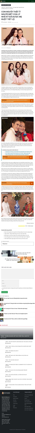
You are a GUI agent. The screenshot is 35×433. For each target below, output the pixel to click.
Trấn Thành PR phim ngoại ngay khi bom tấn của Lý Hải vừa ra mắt (16, 238)
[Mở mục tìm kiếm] (29, 1)
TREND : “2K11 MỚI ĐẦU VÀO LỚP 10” (11, 350)
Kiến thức (14, 400)
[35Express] (3, 1)
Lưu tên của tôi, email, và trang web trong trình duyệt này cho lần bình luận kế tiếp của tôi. (17, 289)
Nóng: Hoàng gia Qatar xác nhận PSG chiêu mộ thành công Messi (17, 154)
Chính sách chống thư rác (29, 409)
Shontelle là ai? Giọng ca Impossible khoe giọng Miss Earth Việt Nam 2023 (19, 151)
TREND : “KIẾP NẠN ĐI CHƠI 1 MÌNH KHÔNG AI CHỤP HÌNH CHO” (16, 355)
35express (5, 22)
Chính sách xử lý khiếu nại (29, 408)
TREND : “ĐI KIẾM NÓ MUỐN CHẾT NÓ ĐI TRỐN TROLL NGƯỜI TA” (15, 336)
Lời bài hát (14, 401)
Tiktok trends (15, 403)
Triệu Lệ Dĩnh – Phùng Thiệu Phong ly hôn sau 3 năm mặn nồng (15, 233)
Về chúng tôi (27, 396)
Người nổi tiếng (15, 398)
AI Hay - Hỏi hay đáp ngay (29, 394)
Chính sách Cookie (28, 406)
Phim (14, 406)
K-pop (14, 405)
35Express (28, 223)
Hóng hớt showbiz (6, 5)
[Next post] (33, 259)
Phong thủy (15, 407)
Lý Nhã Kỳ (8, 55)
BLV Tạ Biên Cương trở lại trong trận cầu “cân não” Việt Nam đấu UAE (18, 153)
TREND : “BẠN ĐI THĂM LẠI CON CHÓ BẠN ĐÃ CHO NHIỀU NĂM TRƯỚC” (18, 346)
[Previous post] (2, 253)
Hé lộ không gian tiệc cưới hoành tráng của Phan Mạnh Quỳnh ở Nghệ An (17, 236)
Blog (14, 394)
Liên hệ (26, 398)
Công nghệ (15, 396)
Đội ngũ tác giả (27, 400)
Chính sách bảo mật (28, 401)
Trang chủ (3, 7)
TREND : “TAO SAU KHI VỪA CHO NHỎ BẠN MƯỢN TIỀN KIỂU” (16, 370)
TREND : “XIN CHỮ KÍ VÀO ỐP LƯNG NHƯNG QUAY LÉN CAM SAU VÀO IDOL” (19, 341)
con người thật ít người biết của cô (12, 53)
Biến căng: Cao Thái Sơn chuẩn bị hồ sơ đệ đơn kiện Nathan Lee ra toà (16, 235)
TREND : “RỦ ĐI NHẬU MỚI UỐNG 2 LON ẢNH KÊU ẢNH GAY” (16, 374)
